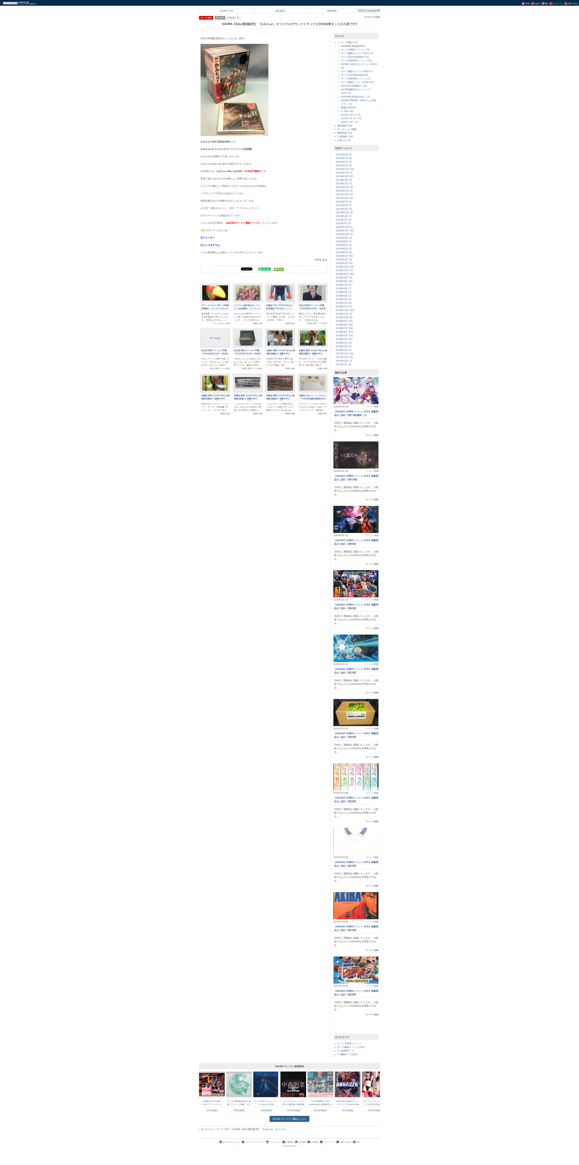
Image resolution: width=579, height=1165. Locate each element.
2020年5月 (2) (344, 248)
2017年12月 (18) (345, 353)
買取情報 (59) (344, 125)
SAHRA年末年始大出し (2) (355, 96)
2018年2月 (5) (344, 346)
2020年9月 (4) (344, 237)
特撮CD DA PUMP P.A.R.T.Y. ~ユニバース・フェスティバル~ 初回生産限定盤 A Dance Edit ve (211, 1103)
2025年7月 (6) (344, 158)
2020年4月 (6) (344, 252)
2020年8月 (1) (344, 241)
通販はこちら (289, 1118)
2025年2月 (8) (344, 165)
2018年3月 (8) (344, 342)
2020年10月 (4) (344, 234)
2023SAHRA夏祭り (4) (353, 85)
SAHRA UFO (227, 10)
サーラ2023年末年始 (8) (354, 74)
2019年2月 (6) (344, 302)
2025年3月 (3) (344, 161)
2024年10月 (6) (344, 176)
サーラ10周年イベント (349, 1043)
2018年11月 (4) (344, 313)
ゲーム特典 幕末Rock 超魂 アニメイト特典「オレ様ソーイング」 (239, 1103)
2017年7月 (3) (343, 364)
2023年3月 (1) (344, 205)
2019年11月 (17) (344, 270)
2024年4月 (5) (344, 179)
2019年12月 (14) (345, 266)
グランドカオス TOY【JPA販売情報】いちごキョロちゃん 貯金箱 (216, 308)
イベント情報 (372, 406)
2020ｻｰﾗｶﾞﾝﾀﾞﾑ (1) (351, 118)
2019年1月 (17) (344, 306)
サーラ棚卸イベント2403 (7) (357, 71)
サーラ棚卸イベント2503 (351, 1047)
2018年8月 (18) (344, 324)
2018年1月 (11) (344, 349)
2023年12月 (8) (344, 187)
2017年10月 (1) (344, 360)
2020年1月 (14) (344, 263)
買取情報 (332, 10)
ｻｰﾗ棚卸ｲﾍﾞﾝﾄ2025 (347, 1054)
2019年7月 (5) (343, 284)
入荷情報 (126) (345, 136)
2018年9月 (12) (344, 320)
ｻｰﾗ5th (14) (347, 111)
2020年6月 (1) (344, 245)
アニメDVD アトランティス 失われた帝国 (266, 1103)
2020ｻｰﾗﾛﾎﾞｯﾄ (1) (350, 114)
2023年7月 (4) (344, 201)
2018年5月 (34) (344, 335)
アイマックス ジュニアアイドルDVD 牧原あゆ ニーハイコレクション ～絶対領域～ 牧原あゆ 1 (375, 1103)
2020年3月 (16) (344, 255)
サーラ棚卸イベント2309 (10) (357, 82)
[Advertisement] (264, 468)
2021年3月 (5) (344, 219)
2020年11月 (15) (345, 230)
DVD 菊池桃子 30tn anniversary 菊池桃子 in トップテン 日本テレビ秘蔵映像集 (320, 1103)
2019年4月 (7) (343, 295)
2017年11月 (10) (344, 357)
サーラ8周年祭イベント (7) (355, 78)
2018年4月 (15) (344, 339)
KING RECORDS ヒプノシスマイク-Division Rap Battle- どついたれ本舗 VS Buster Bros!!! (347, 1103)
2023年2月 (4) (344, 208)
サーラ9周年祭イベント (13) (356, 60)
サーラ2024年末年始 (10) (355, 56)
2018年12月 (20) (345, 310)
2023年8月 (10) (344, 197)
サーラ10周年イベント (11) (355, 49)
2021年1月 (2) (343, 223)
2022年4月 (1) (344, 216)
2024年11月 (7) (344, 172)
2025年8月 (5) (344, 154)
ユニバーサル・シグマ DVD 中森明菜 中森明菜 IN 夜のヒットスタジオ (293, 1103)
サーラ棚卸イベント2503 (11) (357, 53)
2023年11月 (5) (344, 190)
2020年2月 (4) (344, 259)
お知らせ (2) (344, 140)
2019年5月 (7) (343, 292)
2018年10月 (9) (344, 317)
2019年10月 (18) (345, 273)
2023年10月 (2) (344, 194)
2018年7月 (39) (344, 328)
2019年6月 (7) (343, 288)
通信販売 (280, 10)
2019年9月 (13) (344, 277)
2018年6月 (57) (344, 331)
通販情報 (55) (344, 132)
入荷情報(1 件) (233, 17)
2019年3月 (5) (344, 299)
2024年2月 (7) (344, 183)
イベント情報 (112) (347, 42)
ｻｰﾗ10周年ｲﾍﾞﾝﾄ (345, 1050)
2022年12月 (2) (344, 212)
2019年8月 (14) (344, 281)
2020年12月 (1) (344, 226)
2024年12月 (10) (345, 169)
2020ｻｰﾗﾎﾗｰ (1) (349, 121)
